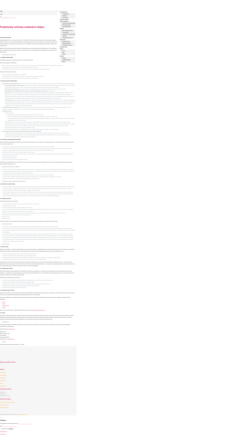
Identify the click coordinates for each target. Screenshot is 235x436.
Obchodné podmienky (4, 404)
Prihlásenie (11, 428)
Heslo (1, 426)
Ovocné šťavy (3, 372)
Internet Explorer (5, 305)
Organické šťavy (3, 375)
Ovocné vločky (3, 385)
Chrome (4, 301)
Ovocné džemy (3, 377)
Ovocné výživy (3, 380)
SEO (26, 414)
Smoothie (2, 383)
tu (48, 251)
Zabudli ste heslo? (3, 431)
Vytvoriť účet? (3, 434)
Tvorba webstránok (21, 414)
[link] (15, 17)
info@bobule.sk (11, 329)
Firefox (3, 303)
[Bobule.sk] (12, 8)
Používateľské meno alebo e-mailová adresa (9, 423)
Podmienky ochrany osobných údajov (7, 402)
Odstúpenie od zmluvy (4, 407)
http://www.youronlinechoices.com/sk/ (37, 310)
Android (4, 307)
